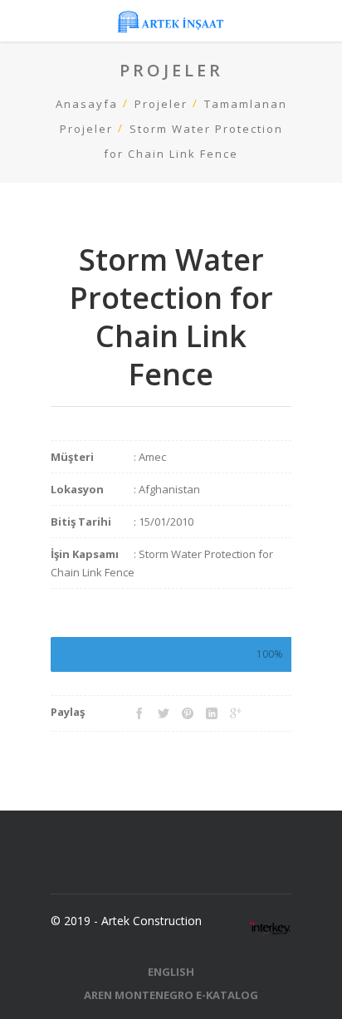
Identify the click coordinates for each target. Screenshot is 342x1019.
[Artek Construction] (170, 21)
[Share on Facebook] (139, 713)
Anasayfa (87, 103)
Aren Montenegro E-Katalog (171, 994)
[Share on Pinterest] (187, 713)
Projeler (161, 103)
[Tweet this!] (163, 713)
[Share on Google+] (236, 713)
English (171, 971)
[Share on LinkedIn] (211, 713)
